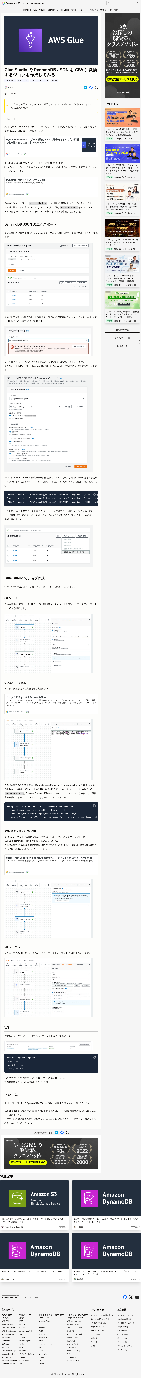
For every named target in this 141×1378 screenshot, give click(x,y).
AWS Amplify (6, 1357)
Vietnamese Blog (73, 1360)
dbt (40, 1347)
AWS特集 (5, 1318)
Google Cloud (63, 9)
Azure (73, 9)
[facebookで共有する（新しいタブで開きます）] (91, 87)
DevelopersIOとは (124, 1319)
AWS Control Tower (9, 1334)
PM (20, 1364)
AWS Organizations (9, 1331)
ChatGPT (22, 1324)
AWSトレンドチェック (75, 1328)
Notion (41, 1364)
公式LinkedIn (122, 1338)
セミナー (82, 9)
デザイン (70, 1354)
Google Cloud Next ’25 (75, 1318)
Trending (27, 9)
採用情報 (94, 1338)
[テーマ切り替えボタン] (138, 3)
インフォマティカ (45, 1344)
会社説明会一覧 (122, 337)
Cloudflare (43, 1354)
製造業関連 (71, 1341)
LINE (41, 1324)
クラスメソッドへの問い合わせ (102, 1315)
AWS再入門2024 (73, 1324)
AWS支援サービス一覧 (125, 1323)
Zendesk (42, 1328)
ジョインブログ (72, 1344)
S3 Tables (5, 1344)
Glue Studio (23, 81)
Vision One (43, 1360)
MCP (21, 1321)
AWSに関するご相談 (98, 1323)
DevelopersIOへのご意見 (100, 1319)
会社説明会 (93, 9)
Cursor (22, 1347)
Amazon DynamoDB (40, 81)
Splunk (41, 1357)
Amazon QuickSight (9, 1351)
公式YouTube (122, 1330)
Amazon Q (23, 1337)
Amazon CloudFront (9, 1360)
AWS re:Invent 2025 (74, 1321)
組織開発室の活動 (73, 1351)
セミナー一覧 (122, 329)
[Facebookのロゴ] (125, 1297)
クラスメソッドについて (126, 1315)
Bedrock (51, 9)
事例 (110, 9)
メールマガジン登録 (98, 1330)
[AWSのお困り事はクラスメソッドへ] (51, 1154)
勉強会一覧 (122, 346)
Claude (42, 9)
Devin (21, 1344)
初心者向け (71, 1331)
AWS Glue (11, 81)
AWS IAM (5, 1321)
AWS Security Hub (8, 1328)
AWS (35, 9)
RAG (21, 1334)
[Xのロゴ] (131, 1297)
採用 (116, 9)
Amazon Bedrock (25, 1331)
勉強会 (103, 9)
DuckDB (42, 1351)
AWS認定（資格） (73, 1337)
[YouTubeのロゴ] (137, 1297)
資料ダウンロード (97, 1326)
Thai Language (72, 1357)
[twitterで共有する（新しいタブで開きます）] (96, 87)
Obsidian (22, 1351)
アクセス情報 (122, 1342)
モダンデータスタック (27, 1354)
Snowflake (43, 1337)
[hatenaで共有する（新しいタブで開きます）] (85, 87)
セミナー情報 (96, 1334)
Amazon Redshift (8, 1354)
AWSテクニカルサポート (76, 1334)
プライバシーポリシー (125, 1346)
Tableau (42, 1334)
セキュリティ (24, 1360)
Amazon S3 (6, 1341)
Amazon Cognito (8, 1324)
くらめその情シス (73, 1347)
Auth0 (41, 1331)
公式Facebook (122, 1334)
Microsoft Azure (44, 1321)
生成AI (21, 1318)
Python (22, 1357)
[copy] (94, 494)
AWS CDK (5, 1347)
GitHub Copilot (24, 1341)
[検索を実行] (109, 3)
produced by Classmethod (32, 3)
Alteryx (41, 1341)
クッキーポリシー (124, 1349)
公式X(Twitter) (122, 1326)
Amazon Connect (8, 1364)
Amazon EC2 (7, 1337)
